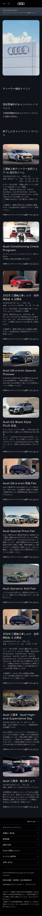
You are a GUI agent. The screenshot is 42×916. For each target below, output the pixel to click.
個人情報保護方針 (26, 880)
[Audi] (21, 3)
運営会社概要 (7, 880)
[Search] (8, 3)
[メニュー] (4, 4)
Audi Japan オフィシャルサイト (13, 884)
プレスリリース (30, 884)
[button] (21, 827)
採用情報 (16, 880)
